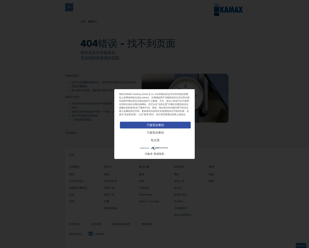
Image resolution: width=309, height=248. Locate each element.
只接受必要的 (155, 125)
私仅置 (155, 140)
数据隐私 (159, 153)
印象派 (149, 153)
